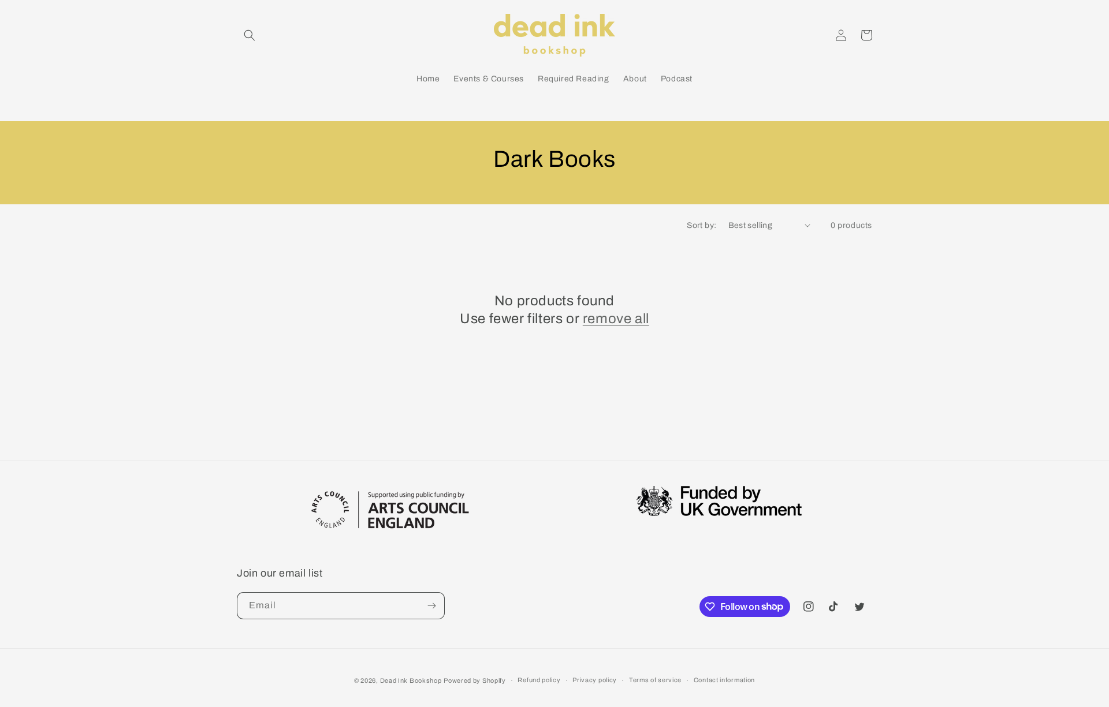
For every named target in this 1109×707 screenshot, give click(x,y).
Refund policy (539, 679)
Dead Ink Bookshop (411, 680)
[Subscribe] (431, 605)
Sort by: (701, 225)
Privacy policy (594, 679)
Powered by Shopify (475, 680)
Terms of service (655, 679)
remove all (616, 318)
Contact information (724, 679)
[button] (249, 35)
